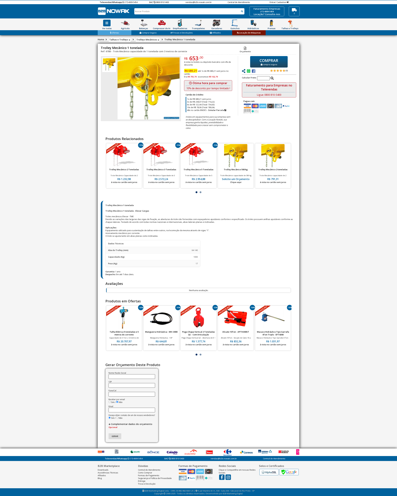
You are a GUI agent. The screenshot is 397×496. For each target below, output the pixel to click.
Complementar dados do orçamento (130, 425)
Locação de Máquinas (250, 32)
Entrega (141, 481)
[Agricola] (125, 23)
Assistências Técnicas (108, 472)
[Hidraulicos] (253, 23)
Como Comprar (145, 472)
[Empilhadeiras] (180, 23)
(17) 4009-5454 (131, 2)
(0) (286, 70)
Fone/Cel (112, 390)
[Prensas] (271, 23)
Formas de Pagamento (148, 475)
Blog (100, 478)
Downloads (103, 469)
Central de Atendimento (239, 2)
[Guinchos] (235, 23)
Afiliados (216, 32)
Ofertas (115, 32)
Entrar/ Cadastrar (278, 2)
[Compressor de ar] (162, 23)
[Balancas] (143, 23)
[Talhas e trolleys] (290, 23)
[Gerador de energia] (216, 23)
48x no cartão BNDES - (205, 110)
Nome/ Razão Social (117, 373)
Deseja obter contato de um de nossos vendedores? (132, 415)
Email (111, 406)
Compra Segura (148, 32)
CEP (110, 381)
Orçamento (245, 51)
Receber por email (117, 399)
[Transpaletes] (198, 23)
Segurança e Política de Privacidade (155, 478)
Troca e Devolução (147, 483)
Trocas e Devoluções (183, 32)
